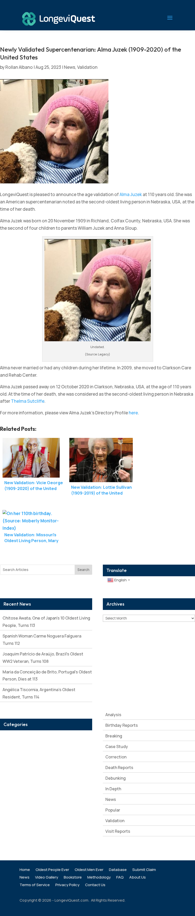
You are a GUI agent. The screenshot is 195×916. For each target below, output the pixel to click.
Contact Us (95, 885)
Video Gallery (46, 878)
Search (83, 569)
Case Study (116, 746)
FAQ (120, 878)
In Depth (113, 789)
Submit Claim (144, 870)
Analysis (113, 714)
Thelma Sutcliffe (27, 401)
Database (118, 870)
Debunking (115, 778)
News (69, 67)
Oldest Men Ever (89, 870)
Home (25, 870)
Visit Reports (117, 831)
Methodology (99, 878)
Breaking (113, 736)
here (133, 413)
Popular (112, 810)
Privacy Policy (67, 885)
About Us (137, 878)
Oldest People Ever (52, 870)
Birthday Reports (121, 725)
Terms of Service (35, 885)
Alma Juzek (131, 194)
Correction (115, 757)
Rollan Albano (19, 67)
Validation (87, 67)
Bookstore (73, 878)
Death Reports (119, 767)
